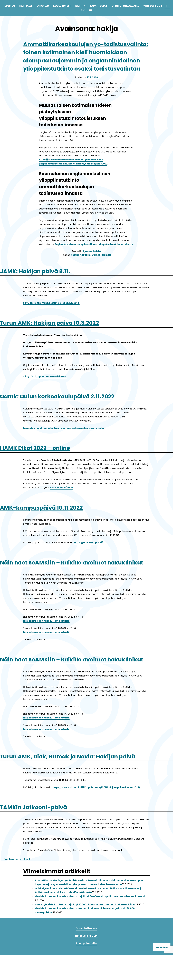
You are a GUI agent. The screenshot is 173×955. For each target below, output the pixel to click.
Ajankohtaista (92, 251)
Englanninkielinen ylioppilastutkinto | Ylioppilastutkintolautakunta (94, 244)
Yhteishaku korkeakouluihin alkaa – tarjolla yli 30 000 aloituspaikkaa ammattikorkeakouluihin (91, 896)
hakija (75, 255)
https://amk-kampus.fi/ (88, 542)
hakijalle (85, 255)
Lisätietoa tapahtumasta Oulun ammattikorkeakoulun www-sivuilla (63, 428)
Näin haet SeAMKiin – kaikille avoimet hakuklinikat (71, 562)
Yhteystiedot (152, 6)
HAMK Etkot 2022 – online (35, 448)
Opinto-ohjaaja (101, 255)
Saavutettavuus (86, 928)
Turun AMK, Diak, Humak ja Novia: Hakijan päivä (67, 756)
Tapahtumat (98, 6)
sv (82, 10)
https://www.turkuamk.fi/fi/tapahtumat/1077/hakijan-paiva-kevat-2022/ (96, 787)
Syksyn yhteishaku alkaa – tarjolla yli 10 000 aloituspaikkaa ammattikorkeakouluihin (85, 904)
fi (167, 6)
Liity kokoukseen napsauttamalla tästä (46, 620)
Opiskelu (43, 6)
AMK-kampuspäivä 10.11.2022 (41, 508)
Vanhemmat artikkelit (17, 859)
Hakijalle (26, 6)
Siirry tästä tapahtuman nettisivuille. (45, 376)
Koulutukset (62, 6)
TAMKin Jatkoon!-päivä (33, 807)
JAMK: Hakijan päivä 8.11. (35, 271)
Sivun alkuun (162, 947)
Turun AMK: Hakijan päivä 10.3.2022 (49, 323)
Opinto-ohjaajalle (125, 6)
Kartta (80, 6)
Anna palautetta (86, 943)
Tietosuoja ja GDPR (86, 936)
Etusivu (9, 6)
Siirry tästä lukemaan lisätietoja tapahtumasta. (51, 302)
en (90, 10)
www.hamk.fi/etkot (61, 487)
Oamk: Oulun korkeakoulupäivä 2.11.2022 (57, 396)
